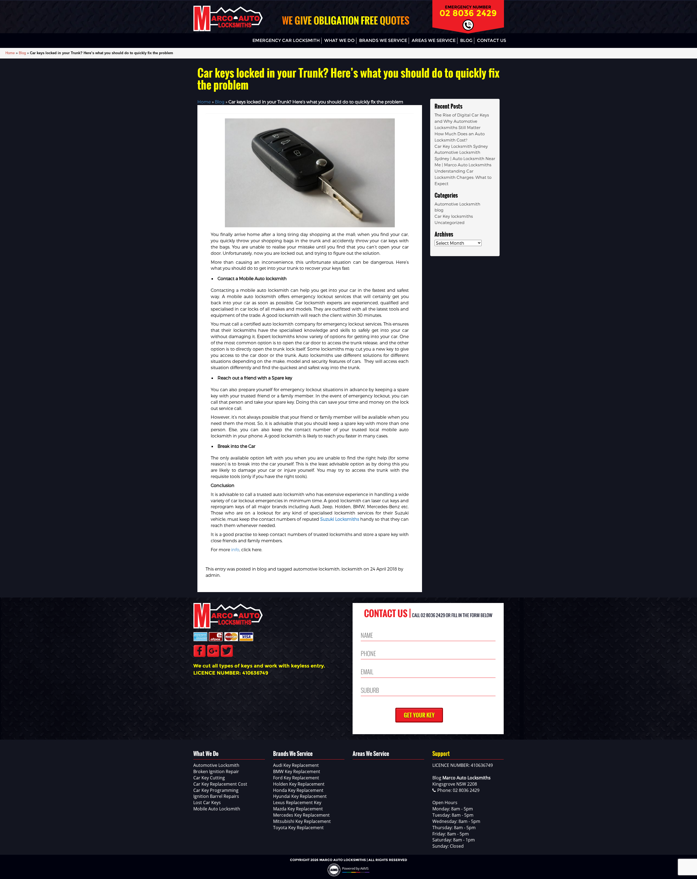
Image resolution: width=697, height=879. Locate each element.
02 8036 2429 (468, 13)
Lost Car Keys (207, 803)
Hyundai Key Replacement (300, 796)
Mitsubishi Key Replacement (302, 821)
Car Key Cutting (209, 778)
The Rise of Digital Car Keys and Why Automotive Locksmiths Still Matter (462, 121)
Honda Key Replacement (298, 790)
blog (262, 568)
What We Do (339, 40)
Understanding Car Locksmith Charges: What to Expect (463, 177)
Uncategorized (449, 222)
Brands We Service (383, 40)
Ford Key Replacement (296, 778)
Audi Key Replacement (296, 765)
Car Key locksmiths (454, 216)
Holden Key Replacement (299, 784)
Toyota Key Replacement (298, 828)
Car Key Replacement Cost (220, 784)
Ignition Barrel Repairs (216, 796)
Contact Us (491, 40)
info (235, 549)
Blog (466, 40)
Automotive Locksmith (457, 203)
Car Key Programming (216, 790)
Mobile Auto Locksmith (216, 809)
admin (213, 575)
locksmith (351, 568)
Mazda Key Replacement (298, 809)
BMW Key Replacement (296, 771)
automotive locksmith (316, 568)
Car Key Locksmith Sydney (461, 146)
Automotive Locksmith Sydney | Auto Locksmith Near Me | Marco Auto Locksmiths (465, 158)
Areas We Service (434, 40)
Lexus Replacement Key (297, 803)
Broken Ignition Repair (216, 771)
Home (10, 53)
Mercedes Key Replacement (301, 815)
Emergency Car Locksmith (286, 40)
